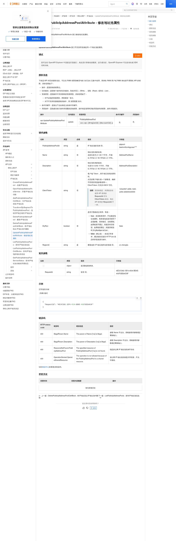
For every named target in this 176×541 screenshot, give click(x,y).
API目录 (72, 16)
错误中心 (45, 367)
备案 (150, 4)
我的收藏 (136, 29)
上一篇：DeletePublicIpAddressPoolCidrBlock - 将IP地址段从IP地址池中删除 (68, 396)
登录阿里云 (36, 39)
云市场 (58, 4)
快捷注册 (15, 39)
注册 (162, 4)
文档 (145, 4)
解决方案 (38, 4)
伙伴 (65, 4)
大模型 (24, 4)
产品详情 (124, 29)
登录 (170, 4)
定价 (51, 4)
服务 (70, 4)
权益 (46, 4)
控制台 (156, 4)
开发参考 (57, 16)
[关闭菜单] (4, 4)
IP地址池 (90, 16)
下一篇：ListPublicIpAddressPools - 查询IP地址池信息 (118, 395)
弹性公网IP (81, 16)
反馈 (94, 408)
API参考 (64, 16)
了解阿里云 (79, 4)
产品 (31, 4)
